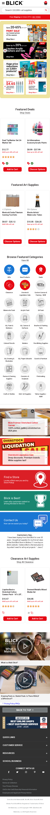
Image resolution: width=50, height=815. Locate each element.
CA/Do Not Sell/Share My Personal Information (20, 789)
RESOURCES (8, 753)
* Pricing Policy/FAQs (11, 704)
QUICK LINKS (9, 737)
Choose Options (37, 169)
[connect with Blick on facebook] (8, 773)
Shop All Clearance (25, 562)
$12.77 (5, 149)
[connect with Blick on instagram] (26, 773)
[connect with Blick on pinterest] (34, 773)
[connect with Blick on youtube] (43, 773)
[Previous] (5, 51)
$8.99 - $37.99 (33, 149)
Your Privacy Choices (10, 786)
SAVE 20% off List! (8, 224)
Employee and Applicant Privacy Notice (17, 793)
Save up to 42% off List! (35, 152)
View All (25, 260)
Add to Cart (12, 169)
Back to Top (23, 710)
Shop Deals (25, 113)
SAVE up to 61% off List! (10, 601)
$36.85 (30, 599)
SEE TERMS (36, 17)
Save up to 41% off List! (35, 224)
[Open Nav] (3, 3)
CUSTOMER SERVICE (13, 745)
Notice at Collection (10, 783)
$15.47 (5, 599)
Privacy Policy (7, 779)
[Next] (45, 51)
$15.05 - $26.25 (34, 222)
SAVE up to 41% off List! (35, 601)
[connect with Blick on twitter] (17, 773)
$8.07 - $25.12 (8, 222)
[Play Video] (25, 646)
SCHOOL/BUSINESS (12, 761)
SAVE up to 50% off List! (10, 152)
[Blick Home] (14, 3)
